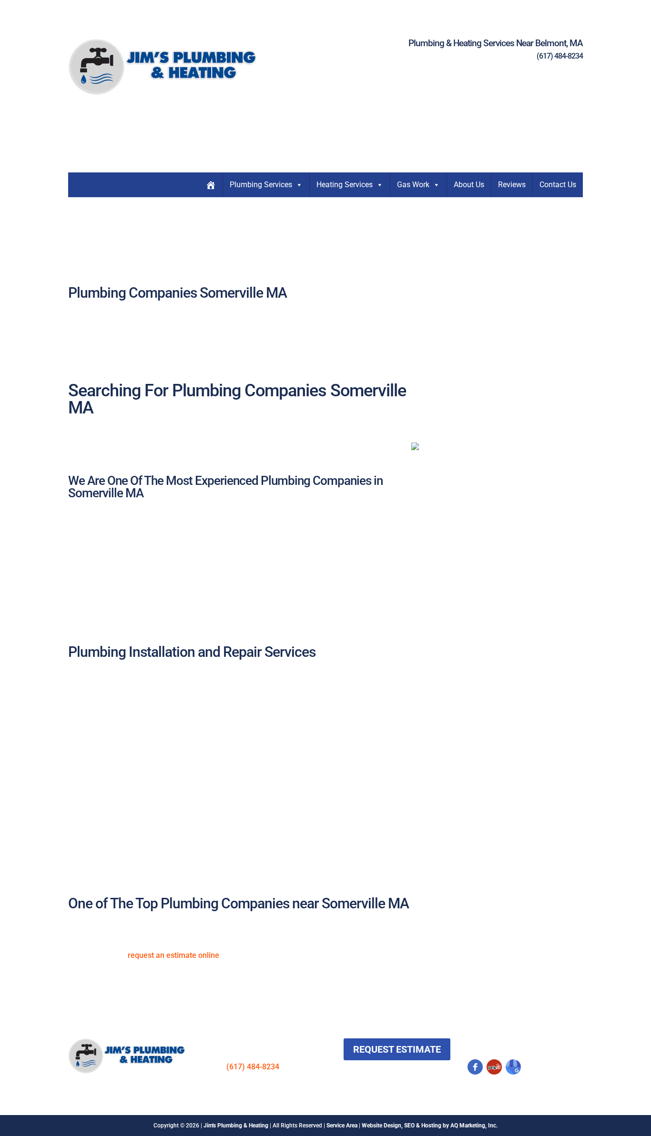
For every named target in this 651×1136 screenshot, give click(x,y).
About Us (469, 184)
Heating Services (344, 184)
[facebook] (475, 1067)
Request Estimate (397, 1049)
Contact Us (557, 184)
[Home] (211, 184)
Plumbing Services (261, 184)
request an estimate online (173, 955)
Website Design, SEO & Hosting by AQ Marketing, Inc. (430, 1125)
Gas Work (413, 184)
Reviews (512, 184)
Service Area (341, 1125)
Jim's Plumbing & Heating (235, 1125)
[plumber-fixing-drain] (415, 447)
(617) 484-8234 (560, 55)
